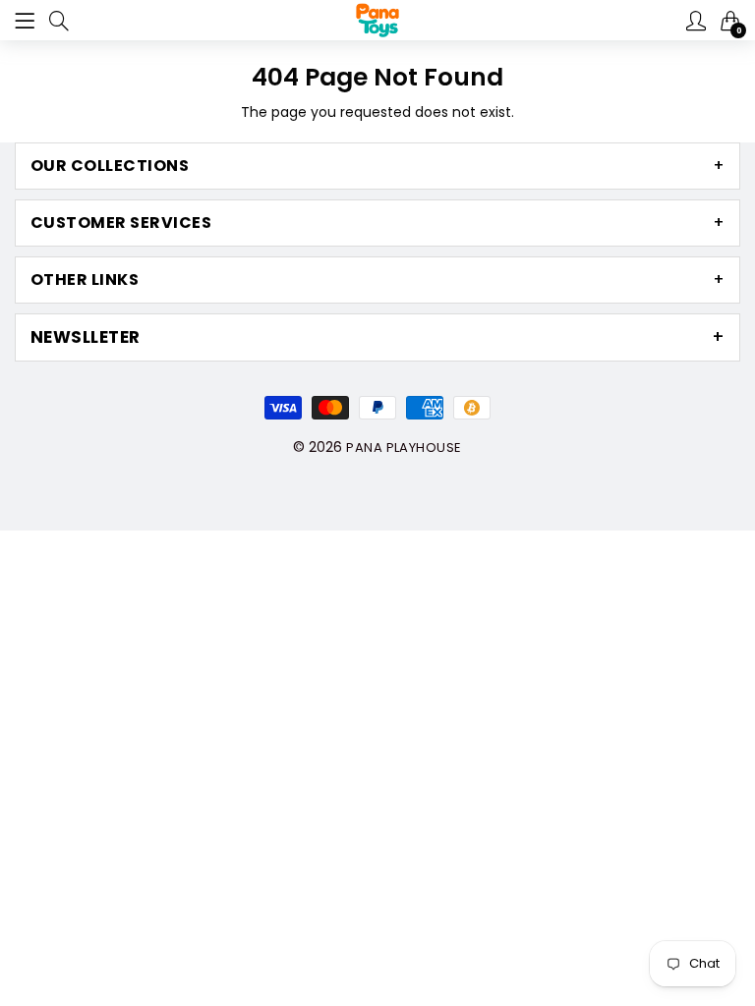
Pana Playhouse (404, 447)
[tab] (377, 166)
